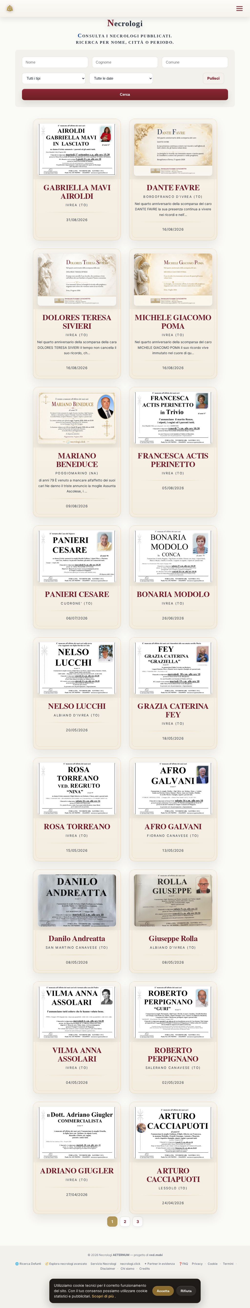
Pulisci (213, 78)
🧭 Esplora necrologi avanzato (66, 1263)
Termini (228, 1263)
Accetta (163, 1291)
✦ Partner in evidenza (159, 1263)
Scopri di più (103, 1296)
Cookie (213, 1263)
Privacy (197, 1263)
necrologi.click (130, 1263)
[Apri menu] (239, 8)
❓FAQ (183, 1263)
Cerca (125, 94)
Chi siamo (127, 1268)
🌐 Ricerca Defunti (28, 1263)
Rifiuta (186, 1291)
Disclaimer (107, 1268)
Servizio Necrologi (103, 1263)
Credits (144, 1268)
